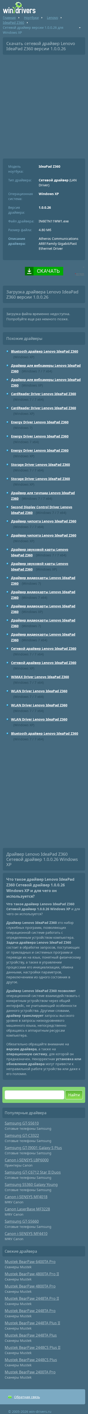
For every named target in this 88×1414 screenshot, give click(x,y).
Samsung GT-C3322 (22, 1135)
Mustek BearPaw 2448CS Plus (31, 1359)
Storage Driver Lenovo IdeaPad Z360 (40, 464)
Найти (74, 1094)
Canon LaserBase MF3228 (27, 1209)
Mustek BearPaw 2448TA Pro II (32, 1298)
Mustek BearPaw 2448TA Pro (30, 1310)
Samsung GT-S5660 (22, 1221)
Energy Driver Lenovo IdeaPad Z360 (40, 422)
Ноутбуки (31, 17)
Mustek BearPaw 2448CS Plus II (32, 1347)
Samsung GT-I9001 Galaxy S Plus (33, 1147)
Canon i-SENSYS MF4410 (26, 1233)
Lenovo (52, 17)
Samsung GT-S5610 (22, 1123)
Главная (9, 17)
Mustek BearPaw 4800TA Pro (30, 1286)
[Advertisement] (44, 105)
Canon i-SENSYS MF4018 (26, 1196)
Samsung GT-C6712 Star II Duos (33, 1172)
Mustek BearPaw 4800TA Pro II (32, 1273)
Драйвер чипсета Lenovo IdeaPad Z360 (43, 521)
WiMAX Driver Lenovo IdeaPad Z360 (40, 677)
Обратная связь (27, 1397)
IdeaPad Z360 (13, 22)
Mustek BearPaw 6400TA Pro (30, 1261)
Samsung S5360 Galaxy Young (31, 1184)
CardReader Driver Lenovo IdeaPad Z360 (43, 394)
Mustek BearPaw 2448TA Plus (31, 1335)
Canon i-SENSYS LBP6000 (27, 1160)
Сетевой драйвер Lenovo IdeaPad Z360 (43, 648)
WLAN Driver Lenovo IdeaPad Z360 (39, 691)
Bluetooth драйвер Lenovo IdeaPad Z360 (44, 351)
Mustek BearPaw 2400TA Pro (30, 1372)
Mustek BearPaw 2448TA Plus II (32, 1323)
